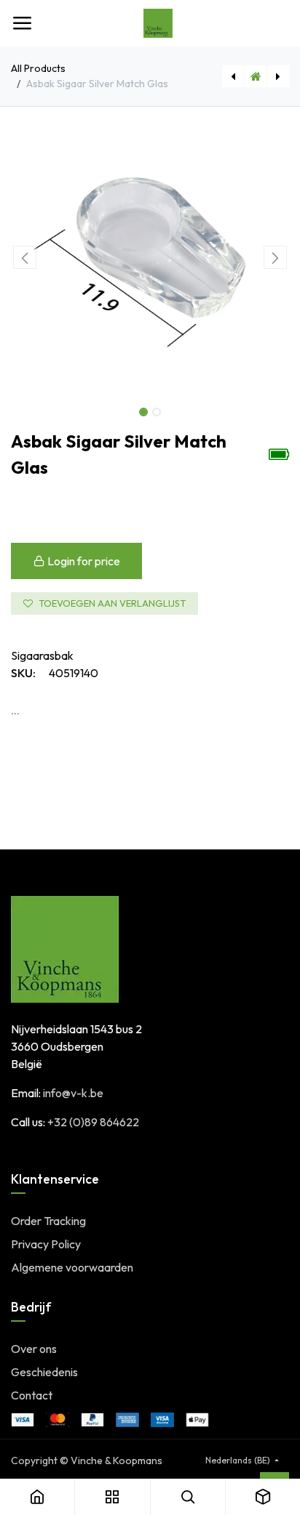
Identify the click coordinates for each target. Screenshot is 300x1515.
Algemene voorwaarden (72, 1267)
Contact (31, 1395)
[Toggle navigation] (22, 23)
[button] (25, 257)
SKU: (23, 673)
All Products (38, 68)
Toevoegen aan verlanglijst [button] (112, 603)
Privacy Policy (46, 1244)
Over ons (34, 1348)
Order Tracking (48, 1220)
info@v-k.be (73, 1093)
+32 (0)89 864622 (93, 1122)
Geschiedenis (44, 1372)
